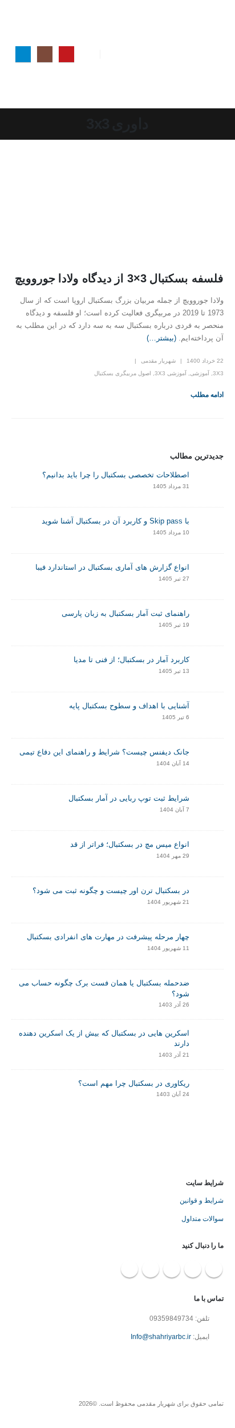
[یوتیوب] (66, 54)
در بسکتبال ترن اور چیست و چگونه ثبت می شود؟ (111, 890)
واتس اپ (129, 1268)
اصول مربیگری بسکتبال (122, 373)
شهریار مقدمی (158, 361)
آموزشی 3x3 (171, 373)
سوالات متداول (202, 1218)
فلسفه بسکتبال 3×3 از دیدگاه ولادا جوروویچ (119, 278)
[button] (118, 54)
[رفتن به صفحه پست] (209, 484)
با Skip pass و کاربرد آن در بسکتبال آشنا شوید (115, 521)
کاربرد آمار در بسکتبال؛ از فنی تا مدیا (131, 659)
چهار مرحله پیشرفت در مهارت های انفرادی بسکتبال (108, 936)
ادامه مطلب (207, 395)
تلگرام (150, 1268)
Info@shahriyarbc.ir (161, 1336)
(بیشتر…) (161, 338)
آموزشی (199, 373)
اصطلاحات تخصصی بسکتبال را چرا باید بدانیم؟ (115, 474)
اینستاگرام (192, 1268)
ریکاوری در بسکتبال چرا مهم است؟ (133, 1083)
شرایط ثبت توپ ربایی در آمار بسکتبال (128, 798)
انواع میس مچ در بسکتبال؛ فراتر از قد (129, 844)
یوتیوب (213, 1268)
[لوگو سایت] (201, 54)
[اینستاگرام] (44, 54)
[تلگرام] (23, 54)
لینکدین (171, 1268)
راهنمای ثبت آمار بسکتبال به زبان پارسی (125, 613)
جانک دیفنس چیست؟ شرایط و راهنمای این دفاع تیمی (104, 752)
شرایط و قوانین (202, 1200)
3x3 (218, 373)
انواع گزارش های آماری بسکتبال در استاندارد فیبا (112, 567)
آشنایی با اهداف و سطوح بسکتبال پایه (129, 705)
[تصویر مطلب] (117, 207)
